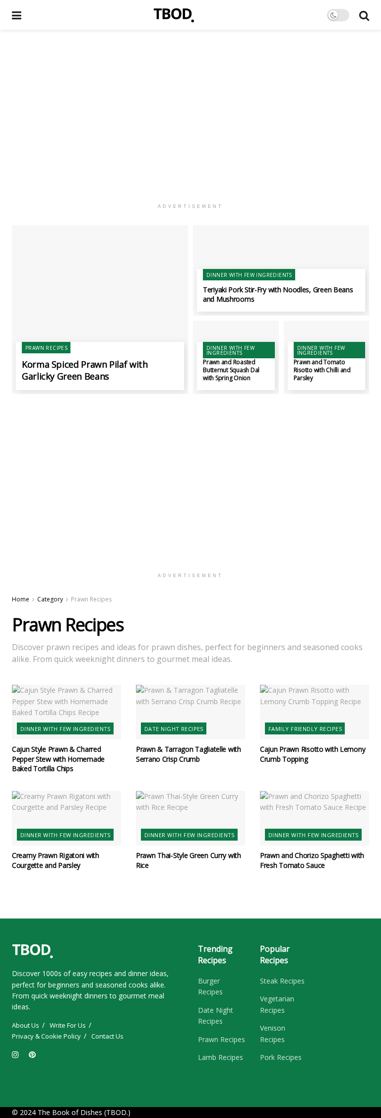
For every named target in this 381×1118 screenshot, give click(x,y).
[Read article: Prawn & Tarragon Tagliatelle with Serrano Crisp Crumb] (190, 712)
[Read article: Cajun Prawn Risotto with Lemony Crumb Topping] (314, 712)
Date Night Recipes (173, 728)
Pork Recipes (281, 1057)
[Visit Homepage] (174, 14)
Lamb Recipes (220, 1057)
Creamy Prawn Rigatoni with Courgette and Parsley (55, 860)
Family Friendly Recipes (305, 728)
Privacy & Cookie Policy (46, 1036)
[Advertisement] (190, 114)
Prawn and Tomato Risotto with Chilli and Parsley (322, 370)
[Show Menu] (16, 15)
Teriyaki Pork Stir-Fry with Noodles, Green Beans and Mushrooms (278, 294)
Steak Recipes (282, 981)
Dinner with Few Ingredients (249, 274)
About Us (25, 1025)
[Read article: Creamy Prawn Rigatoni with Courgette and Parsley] (66, 818)
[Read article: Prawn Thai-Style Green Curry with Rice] (190, 818)
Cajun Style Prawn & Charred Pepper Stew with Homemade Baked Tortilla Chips (58, 758)
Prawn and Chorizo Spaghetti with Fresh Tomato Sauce (312, 860)
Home (20, 599)
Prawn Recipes (46, 347)
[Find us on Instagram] (15, 1054)
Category (50, 599)
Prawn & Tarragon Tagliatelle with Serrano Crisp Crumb (188, 754)
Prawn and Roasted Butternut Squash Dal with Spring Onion (231, 370)
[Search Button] (364, 15)
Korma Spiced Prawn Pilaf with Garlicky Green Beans (85, 370)
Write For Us (68, 1025)
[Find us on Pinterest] (32, 1054)
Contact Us (107, 1036)
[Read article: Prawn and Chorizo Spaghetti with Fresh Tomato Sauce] (314, 818)
